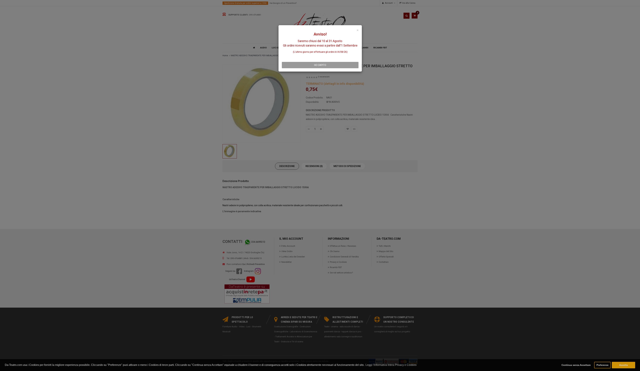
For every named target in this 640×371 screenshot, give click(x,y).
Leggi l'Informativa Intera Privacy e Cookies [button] (391, 364)
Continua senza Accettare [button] (576, 365)
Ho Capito (320, 65)
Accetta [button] (623, 365)
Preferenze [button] (602, 365)
